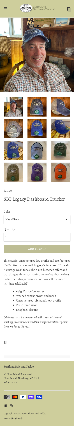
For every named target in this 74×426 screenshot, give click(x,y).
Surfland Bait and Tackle (33, 413)
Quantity (9, 229)
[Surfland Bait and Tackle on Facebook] (5, 405)
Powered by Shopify (13, 418)
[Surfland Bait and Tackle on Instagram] (11, 405)
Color (7, 211)
